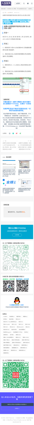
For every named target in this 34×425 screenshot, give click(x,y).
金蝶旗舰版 (15, 347)
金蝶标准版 (23, 347)
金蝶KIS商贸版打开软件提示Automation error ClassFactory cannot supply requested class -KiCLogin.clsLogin (9, 173)
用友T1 (21, 324)
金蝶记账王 (14, 350)
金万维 (12, 334)
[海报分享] (20, 133)
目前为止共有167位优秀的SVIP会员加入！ (17, 404)
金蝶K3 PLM (26, 337)
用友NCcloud (6, 324)
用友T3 (27, 324)
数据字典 (18, 316)
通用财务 (5, 334)
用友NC (21, 321)
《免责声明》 (15, 115)
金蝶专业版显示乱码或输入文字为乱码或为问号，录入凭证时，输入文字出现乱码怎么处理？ (9, 146)
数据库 (25, 316)
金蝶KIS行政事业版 (16, 342)
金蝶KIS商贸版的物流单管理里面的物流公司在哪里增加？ (24, 190)
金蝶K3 (18, 337)
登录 (23, 212)
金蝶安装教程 (6, 347)
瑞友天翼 (11, 319)
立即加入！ (17, 408)
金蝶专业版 (26, 342)
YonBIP (5, 316)
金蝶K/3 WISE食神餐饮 (8, 337)
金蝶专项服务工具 (7, 345)
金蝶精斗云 (6, 350)
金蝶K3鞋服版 (6, 342)
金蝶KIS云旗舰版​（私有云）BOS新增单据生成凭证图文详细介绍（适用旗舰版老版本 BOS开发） (24, 146)
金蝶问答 (30, 8)
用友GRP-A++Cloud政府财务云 (10, 321)
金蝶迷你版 (22, 350)
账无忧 (26, 332)
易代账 (5, 319)
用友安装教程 (22, 329)
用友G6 (18, 319)
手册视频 (11, 316)
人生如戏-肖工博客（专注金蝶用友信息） (17, 8)
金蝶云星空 (16, 345)
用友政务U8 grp (7, 332)
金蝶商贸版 (6, 99)
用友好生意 (14, 329)
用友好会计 (6, 329)
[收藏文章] (9, 133)
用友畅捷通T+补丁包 (17, 332)
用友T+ (14, 324)
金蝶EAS (18, 334)
